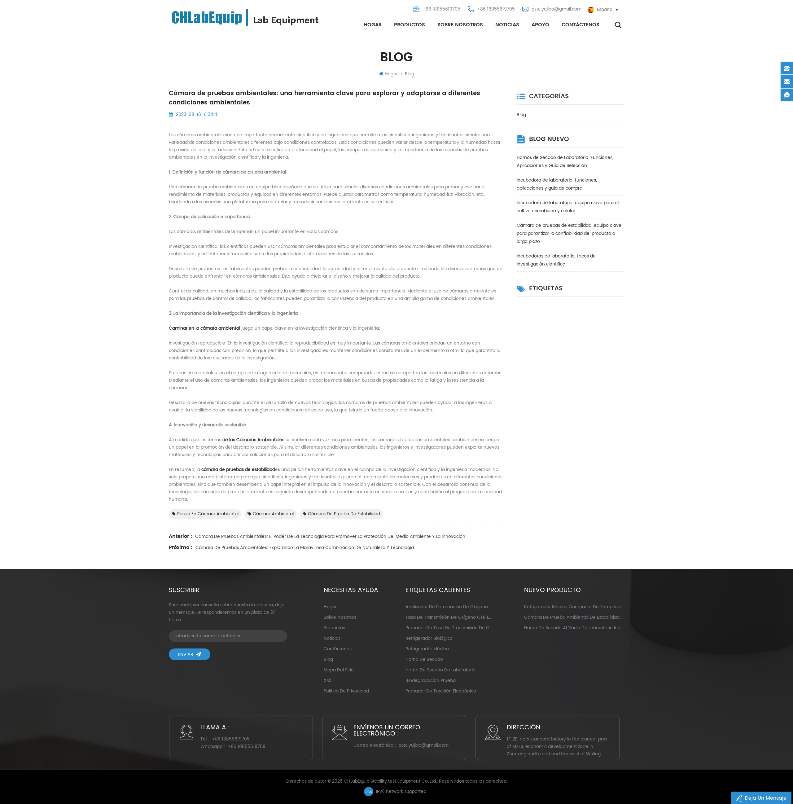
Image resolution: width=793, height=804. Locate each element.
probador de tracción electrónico (440, 691)
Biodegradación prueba (430, 680)
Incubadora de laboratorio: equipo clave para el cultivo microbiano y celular (568, 206)
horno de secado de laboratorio (440, 670)
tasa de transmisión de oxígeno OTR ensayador (448, 617)
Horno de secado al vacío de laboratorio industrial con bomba (574, 627)
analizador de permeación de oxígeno (446, 606)
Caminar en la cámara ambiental (204, 328)
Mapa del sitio (339, 670)
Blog (409, 73)
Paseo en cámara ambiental (208, 513)
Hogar (373, 25)
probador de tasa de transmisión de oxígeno (448, 627)
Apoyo (540, 25)
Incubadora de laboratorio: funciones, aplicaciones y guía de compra (557, 184)
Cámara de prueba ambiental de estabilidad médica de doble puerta (574, 617)
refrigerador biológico (429, 638)
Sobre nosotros (460, 25)
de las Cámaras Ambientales (253, 439)
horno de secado (424, 659)
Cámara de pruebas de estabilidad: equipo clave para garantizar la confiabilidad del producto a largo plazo (569, 233)
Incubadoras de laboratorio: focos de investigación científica (556, 260)
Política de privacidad (346, 691)
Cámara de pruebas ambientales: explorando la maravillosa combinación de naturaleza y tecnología (304, 547)
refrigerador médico (427, 648)
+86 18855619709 (246, 746)
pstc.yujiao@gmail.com (556, 9)
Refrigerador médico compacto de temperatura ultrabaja (574, 606)
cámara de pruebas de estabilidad (238, 469)
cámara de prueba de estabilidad (344, 513)
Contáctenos (580, 25)
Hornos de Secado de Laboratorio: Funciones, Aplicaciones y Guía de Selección (565, 161)
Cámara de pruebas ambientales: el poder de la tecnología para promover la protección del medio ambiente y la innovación (330, 536)
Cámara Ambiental (273, 513)
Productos (409, 25)
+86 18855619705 (441, 9)
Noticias (507, 25)
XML (328, 680)
